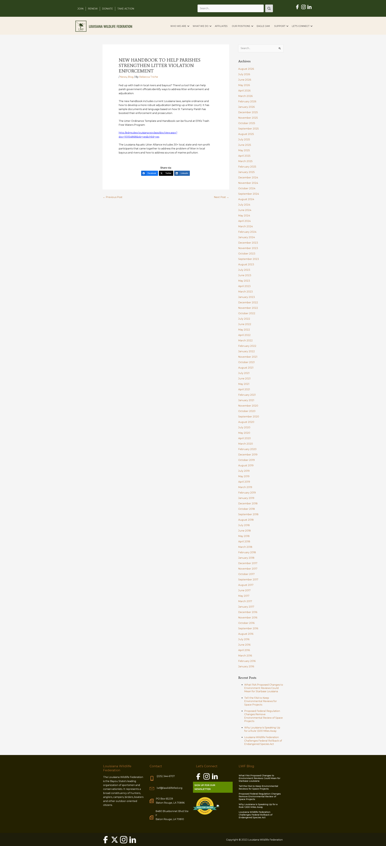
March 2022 (245, 340)
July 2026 (244, 74)
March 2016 (245, 655)
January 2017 (246, 606)
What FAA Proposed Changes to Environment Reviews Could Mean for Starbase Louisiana (263, 688)
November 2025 (248, 117)
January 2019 (246, 498)
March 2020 (245, 443)
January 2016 (246, 666)
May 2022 (244, 329)
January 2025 (246, 172)
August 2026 (246, 68)
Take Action (125, 8)
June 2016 (244, 644)
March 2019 (245, 487)
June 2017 (244, 590)
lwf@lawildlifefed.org (169, 788)
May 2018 (244, 536)
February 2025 (247, 166)
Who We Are (178, 26)
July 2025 (244, 139)
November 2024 (248, 183)
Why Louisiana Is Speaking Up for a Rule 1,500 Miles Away (258, 805)
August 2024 (246, 199)
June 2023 (244, 275)
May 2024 (244, 215)
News (123, 76)
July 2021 (244, 373)
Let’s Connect (300, 26)
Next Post (221, 197)
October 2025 (246, 123)
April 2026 (244, 90)
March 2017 (245, 601)
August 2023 (246, 264)
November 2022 (248, 307)
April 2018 (244, 541)
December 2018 (248, 503)
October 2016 (246, 623)
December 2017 (247, 563)
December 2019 (247, 454)
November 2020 (248, 405)
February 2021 (247, 394)
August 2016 (245, 633)
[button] (269, 8)
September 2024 (248, 193)
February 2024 (247, 231)
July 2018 (244, 525)
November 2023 (248, 248)
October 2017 (246, 574)
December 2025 (248, 112)
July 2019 (244, 470)
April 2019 (244, 481)
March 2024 (245, 226)
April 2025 (244, 155)
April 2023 (244, 286)
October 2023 (246, 253)
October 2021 (246, 362)
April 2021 (244, 389)
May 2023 (244, 280)
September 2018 (248, 514)
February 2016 (247, 661)
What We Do (200, 26)
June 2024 (244, 210)
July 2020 (244, 427)
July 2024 (244, 204)
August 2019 (245, 465)
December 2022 (248, 302)
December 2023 (248, 242)
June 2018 (244, 530)
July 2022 (244, 318)
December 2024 (248, 177)
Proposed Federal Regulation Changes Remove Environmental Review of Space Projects (260, 796)
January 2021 (246, 400)
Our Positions (241, 26)
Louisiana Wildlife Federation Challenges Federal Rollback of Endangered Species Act (263, 740)
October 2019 (246, 460)
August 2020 (246, 422)
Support (279, 26)
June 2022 (244, 324)
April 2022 (244, 335)
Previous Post (112, 197)
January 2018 (246, 557)
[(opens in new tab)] (205, 805)
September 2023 (248, 259)
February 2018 (247, 552)
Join (81, 8)
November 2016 (247, 617)
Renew (93, 8)
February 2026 (247, 101)
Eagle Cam (263, 26)
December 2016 (247, 612)
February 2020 (247, 449)
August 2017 (245, 585)
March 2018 (245, 547)
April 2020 (244, 438)
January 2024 (246, 237)
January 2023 (246, 297)
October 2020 (246, 411)
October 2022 (246, 313)
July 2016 (243, 639)
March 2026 (245, 96)
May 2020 (244, 432)
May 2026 (244, 85)
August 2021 (245, 367)
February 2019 (247, 492)
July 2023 (244, 269)
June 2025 (244, 145)
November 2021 (247, 356)
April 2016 (244, 650)
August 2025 (246, 134)
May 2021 (243, 384)
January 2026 (246, 106)
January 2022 (246, 351)
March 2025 (245, 161)
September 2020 (248, 416)
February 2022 (247, 346)
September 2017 (248, 579)
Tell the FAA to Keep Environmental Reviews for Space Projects (260, 701)
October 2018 (246, 509)
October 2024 (246, 188)
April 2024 (244, 221)
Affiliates (221, 26)
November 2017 (247, 568)
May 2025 (244, 150)
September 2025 (248, 128)
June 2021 (244, 378)
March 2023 (245, 291)
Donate (107, 8)
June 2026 (244, 79)
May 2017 (243, 595)
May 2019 (243, 476)
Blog (130, 76)
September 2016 (248, 628)
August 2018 (246, 519)
